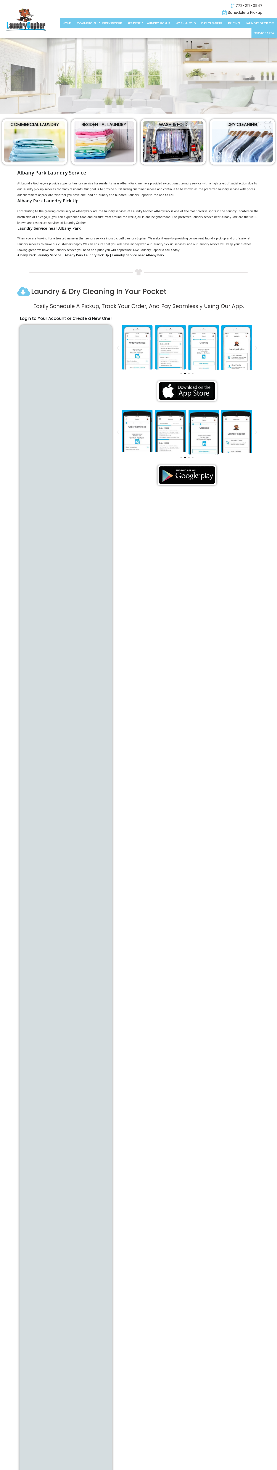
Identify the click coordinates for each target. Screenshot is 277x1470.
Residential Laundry (104, 124)
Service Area (264, 33)
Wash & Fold (186, 23)
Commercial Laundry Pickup (99, 23)
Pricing (234, 23)
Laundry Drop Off (260, 23)
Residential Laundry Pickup (148, 23)
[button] (117, 347)
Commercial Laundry (34, 124)
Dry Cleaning (211, 23)
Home (67, 23)
